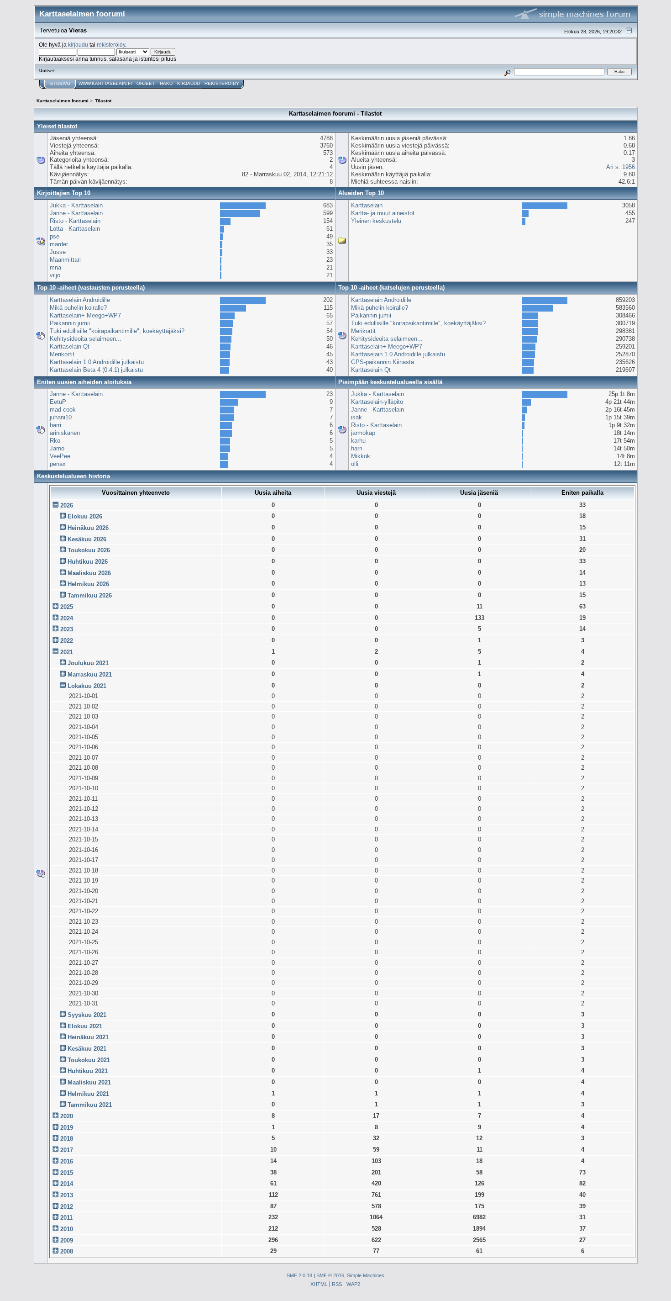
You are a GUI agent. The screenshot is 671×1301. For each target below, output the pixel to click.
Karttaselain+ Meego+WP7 (85, 315)
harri (55, 425)
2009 (66, 1240)
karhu (358, 440)
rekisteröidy (111, 45)
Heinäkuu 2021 (88, 1037)
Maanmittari (65, 259)
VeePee (60, 456)
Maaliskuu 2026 (89, 573)
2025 (66, 606)
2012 (66, 1206)
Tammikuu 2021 (90, 1104)
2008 (66, 1251)
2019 (66, 1127)
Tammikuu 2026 (90, 595)
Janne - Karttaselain (76, 213)
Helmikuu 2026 (88, 584)
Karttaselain (367, 205)
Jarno (57, 448)
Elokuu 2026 (85, 516)
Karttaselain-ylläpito (377, 401)
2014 (66, 1183)
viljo (55, 275)
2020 (66, 1116)
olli (354, 463)
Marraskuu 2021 (90, 674)
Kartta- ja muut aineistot (382, 213)
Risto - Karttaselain (75, 220)
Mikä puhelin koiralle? (78, 307)
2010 (66, 1229)
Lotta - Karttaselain (75, 228)
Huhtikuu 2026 (88, 561)
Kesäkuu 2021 (87, 1048)
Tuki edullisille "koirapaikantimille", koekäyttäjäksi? (117, 331)
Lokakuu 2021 (87, 685)
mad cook (63, 409)
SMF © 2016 (330, 1275)
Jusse (58, 252)
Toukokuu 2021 (89, 1060)
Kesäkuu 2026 (87, 539)
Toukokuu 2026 (89, 550)
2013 (66, 1195)
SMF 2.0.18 (299, 1275)
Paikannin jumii (70, 323)
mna (55, 267)
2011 (66, 1217)
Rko (55, 440)
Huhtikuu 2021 (88, 1071)
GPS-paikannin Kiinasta (382, 362)
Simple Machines (365, 1275)
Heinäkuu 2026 (88, 527)
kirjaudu (78, 45)
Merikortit (62, 354)
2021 (66, 652)
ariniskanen (65, 432)
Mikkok (360, 456)
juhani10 (61, 417)
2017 (66, 1150)
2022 (66, 640)
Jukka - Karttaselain (76, 205)
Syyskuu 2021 (87, 1014)
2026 (66, 505)
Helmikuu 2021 (88, 1093)
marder (59, 244)
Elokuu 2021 (85, 1026)
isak (356, 417)
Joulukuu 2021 (88, 663)
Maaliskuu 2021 (89, 1082)
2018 (66, 1138)
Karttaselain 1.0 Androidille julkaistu (97, 362)
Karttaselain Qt (69, 346)
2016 (66, 1161)
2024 (66, 618)
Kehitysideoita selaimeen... (85, 338)
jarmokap (363, 432)
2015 (66, 1172)
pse (54, 236)
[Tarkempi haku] (507, 71)
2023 (66, 629)
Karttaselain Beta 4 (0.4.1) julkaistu (96, 369)
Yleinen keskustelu (376, 220)
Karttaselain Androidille (80, 299)
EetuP (58, 401)
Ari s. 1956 (620, 167)
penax (58, 463)
